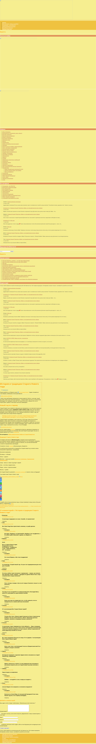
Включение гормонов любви (9, 187)
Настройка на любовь (7, 154)
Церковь (12, 429)
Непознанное (5, 156)
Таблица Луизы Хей (7, 29)
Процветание (5, 167)
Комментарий (4, 711)
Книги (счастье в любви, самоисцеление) (12, 146)
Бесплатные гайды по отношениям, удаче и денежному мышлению (18, 266)
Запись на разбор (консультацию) (10, 144)
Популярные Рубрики (7, 264)
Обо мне (12, 220)
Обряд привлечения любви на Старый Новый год (21, 434)
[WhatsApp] (21, 483)
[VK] (21, 478)
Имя (1, 717)
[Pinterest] (21, 496)
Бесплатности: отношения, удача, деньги (12, 133)
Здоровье (4, 145)
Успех (3, 179)
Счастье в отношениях (7, 194)
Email (1, 719)
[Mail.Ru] (21, 489)
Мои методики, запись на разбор (10, 24)
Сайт (1, 722)
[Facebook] (21, 480)
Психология (5, 173)
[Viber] (21, 485)
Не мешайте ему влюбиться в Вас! (10, 198)
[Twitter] (21, 487)
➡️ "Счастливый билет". (23, 392)
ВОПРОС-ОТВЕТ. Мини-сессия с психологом (17, 338)
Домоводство (5, 142)
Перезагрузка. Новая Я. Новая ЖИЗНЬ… (12, 268)
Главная (4, 22)
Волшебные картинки (7, 28)
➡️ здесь (11, 503)
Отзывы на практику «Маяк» (9, 272)
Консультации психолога (8, 149)
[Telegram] (21, 482)
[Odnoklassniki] (21, 490)
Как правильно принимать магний (10, 278)
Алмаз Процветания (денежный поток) (13, 169)
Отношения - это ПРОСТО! (8, 186)
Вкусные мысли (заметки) (8, 136)
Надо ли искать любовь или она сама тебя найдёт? (14, 262)
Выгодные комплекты (7, 138)
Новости (4, 157)
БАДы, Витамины (6, 132)
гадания (11, 446)
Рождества (16, 432)
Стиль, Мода (5, 177)
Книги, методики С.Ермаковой (9, 148)
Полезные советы (6, 162)
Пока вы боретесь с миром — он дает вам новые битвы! (16, 260)
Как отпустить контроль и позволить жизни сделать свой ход (17, 275)
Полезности (5, 161)
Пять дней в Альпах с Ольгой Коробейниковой (13, 270)
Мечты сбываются (8, 171)
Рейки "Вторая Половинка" (8, 175)
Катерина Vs (6, 208)
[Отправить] (21, 499)
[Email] (21, 494)
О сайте (4, 738)
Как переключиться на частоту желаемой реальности (15, 276)
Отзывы (4, 158)
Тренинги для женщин (7, 178)
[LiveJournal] (21, 498)
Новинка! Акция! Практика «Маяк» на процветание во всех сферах (26, 208)
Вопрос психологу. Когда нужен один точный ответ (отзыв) (16, 271)
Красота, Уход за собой (8, 150)
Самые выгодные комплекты (9, 267)
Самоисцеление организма (8, 26)
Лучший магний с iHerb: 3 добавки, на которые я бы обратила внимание (20, 279)
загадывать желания (20, 472)
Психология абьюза (7, 174)
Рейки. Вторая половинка (8, 196)
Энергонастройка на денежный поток (11, 195)
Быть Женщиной (6, 188)
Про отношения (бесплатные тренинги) (11, 166)
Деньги (4, 141)
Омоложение (5, 192)
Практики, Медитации (7, 165)
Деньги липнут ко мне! (7, 274)
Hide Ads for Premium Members (9, 734)
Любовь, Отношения (7, 153)
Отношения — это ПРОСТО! (9, 25)
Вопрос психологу (6, 137)
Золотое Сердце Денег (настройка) (12, 170)
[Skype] (21, 492)
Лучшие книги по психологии (9, 152)
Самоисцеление (6, 191)
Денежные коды (6, 140)
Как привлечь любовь (7, 190)
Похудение (5, 163)
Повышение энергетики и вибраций (11, 159)
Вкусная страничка (6, 134)
